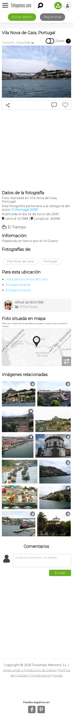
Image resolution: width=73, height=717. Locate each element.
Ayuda (58, 675)
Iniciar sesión (22, 17)
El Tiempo (14, 227)
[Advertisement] (36, 149)
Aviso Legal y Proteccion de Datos (29, 670)
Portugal (50, 261)
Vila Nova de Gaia (20, 261)
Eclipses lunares (18, 290)
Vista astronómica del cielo (27, 279)
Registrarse (52, 17)
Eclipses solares (18, 285)
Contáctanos (40, 675)
